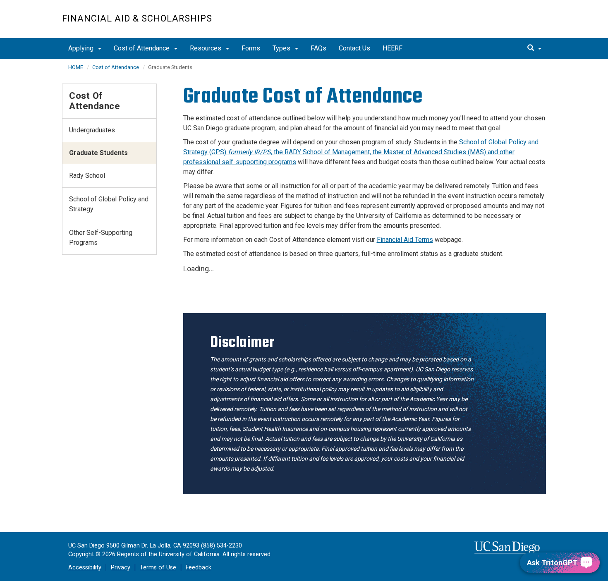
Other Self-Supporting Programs (100, 237)
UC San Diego (498, 23)
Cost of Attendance (142, 48)
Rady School (87, 175)
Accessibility (84, 567)
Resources (206, 48)
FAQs (318, 48)
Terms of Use (158, 567)
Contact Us (354, 48)
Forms (251, 48)
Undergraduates (92, 130)
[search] (534, 48)
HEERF (392, 48)
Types (282, 48)
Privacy (120, 567)
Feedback (198, 567)
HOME (75, 67)
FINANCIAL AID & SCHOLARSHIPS (137, 18)
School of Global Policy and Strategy (108, 204)
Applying (81, 48)
